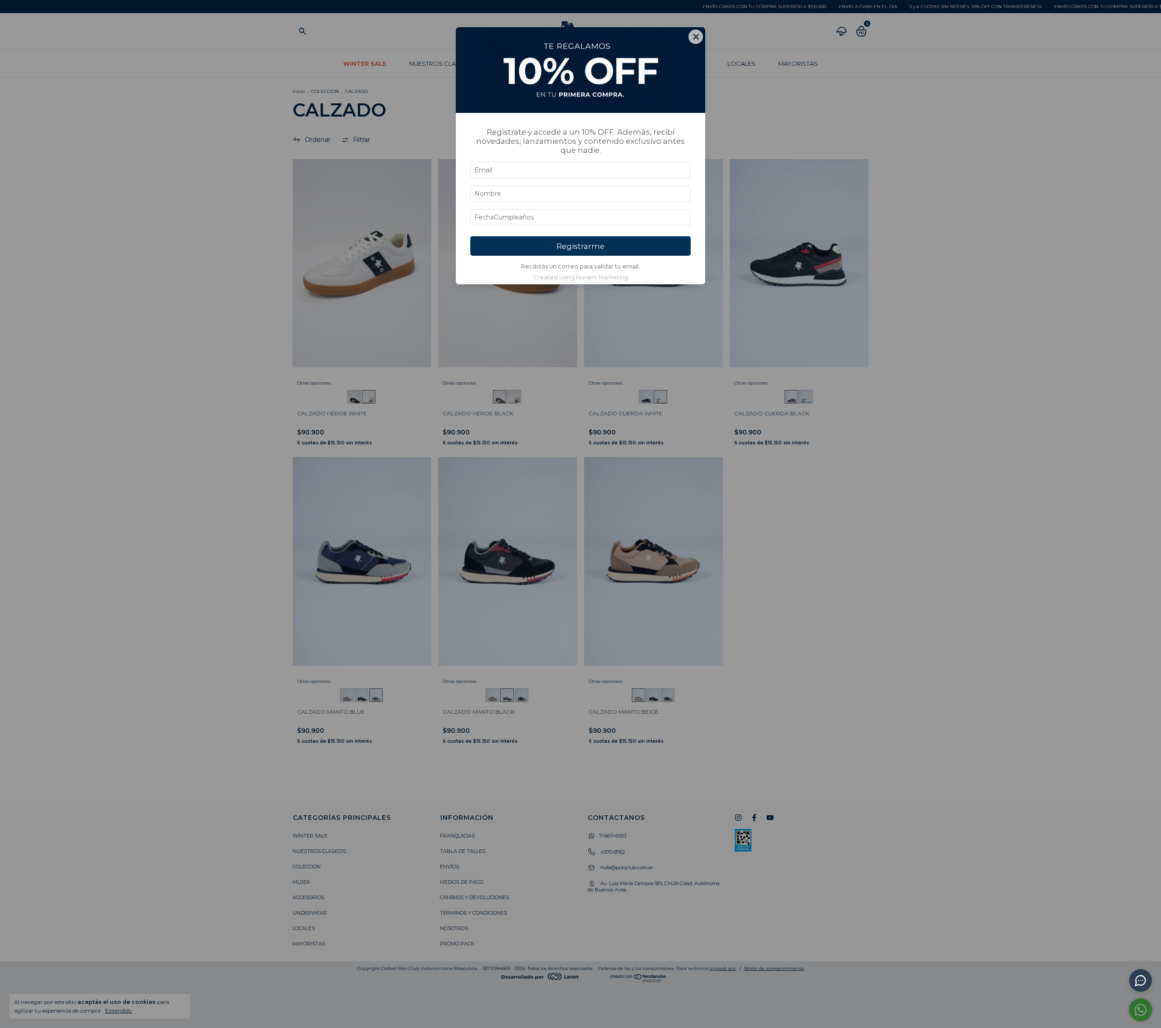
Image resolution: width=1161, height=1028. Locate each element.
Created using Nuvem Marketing (580, 277)
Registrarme (580, 246)
